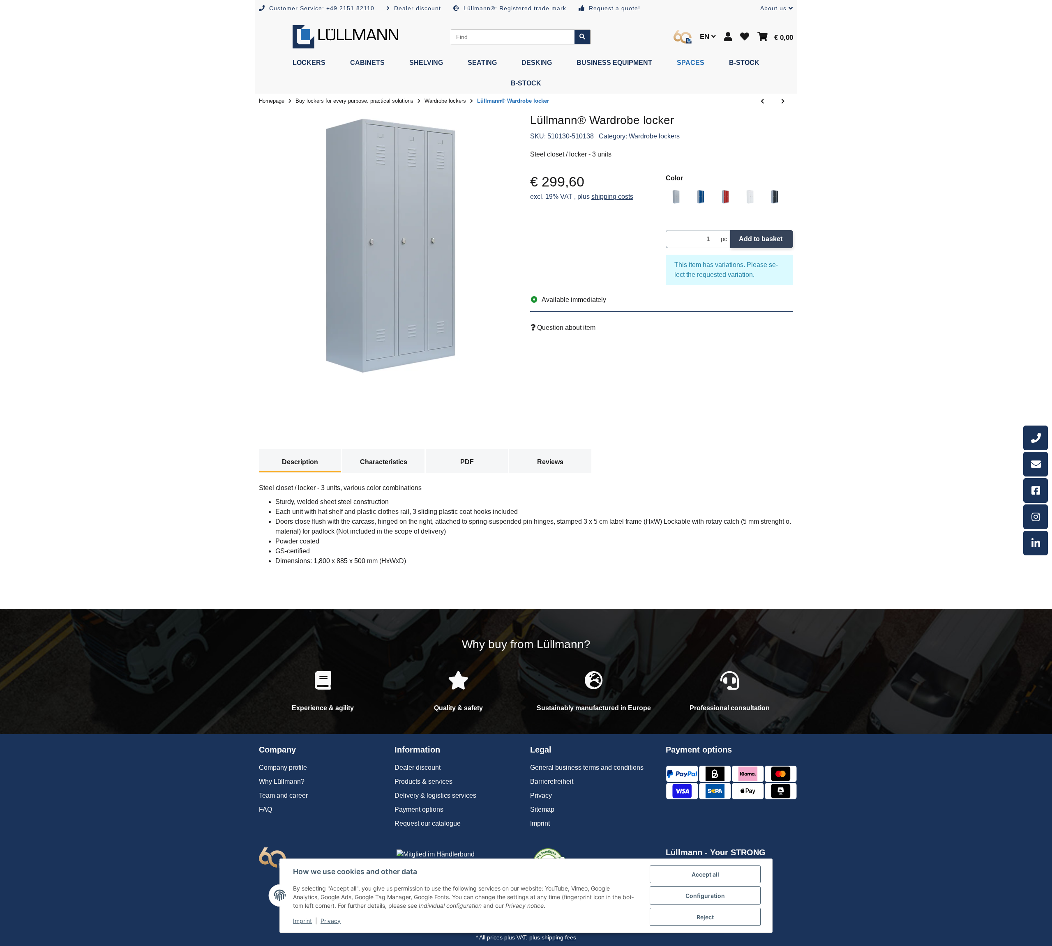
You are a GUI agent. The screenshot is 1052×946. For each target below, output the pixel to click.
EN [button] (705, 37)
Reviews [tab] (550, 461)
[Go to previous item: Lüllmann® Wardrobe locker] (762, 101)
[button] (773, 8)
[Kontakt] (1035, 464)
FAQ (265, 809)
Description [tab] (300, 461)
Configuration (705, 895)
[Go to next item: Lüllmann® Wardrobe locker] (783, 101)
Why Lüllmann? (282, 781)
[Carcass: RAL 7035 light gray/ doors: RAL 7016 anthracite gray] (774, 196)
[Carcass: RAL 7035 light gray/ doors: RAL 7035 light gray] (676, 196)
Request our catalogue (427, 823)
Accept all (705, 874)
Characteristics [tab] (383, 461)
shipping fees (559, 937)
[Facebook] (1035, 490)
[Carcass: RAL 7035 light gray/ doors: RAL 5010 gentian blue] (700, 196)
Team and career (283, 795)
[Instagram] (1035, 516)
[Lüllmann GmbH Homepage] (345, 36)
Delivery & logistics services (435, 795)
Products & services (423, 781)
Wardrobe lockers (654, 136)
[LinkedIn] (1035, 543)
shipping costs (612, 196)
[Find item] (582, 37)
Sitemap (542, 809)
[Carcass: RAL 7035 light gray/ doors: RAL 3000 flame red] (725, 196)
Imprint (302, 920)
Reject (705, 917)
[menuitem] (309, 63)
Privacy (331, 920)
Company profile (283, 767)
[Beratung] (1035, 438)
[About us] (683, 37)
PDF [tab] (467, 461)
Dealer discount (417, 767)
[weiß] (750, 196)
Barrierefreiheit (551, 781)
